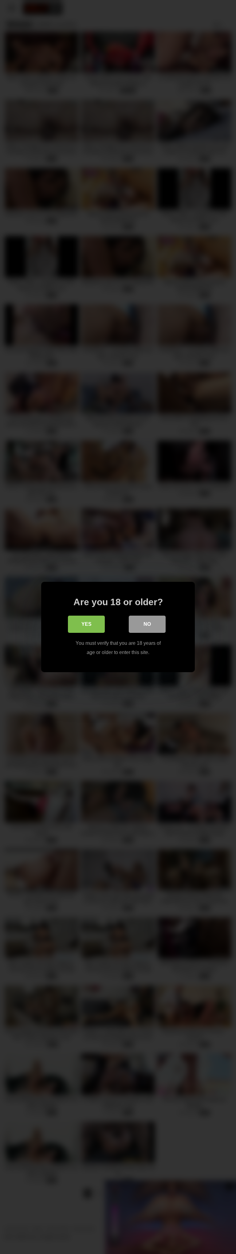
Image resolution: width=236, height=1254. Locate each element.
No (147, 624)
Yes (86, 624)
